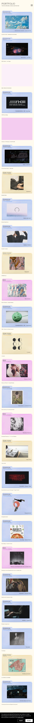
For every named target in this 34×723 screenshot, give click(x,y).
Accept (29, 720)
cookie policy (20, 717)
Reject (21, 720)
